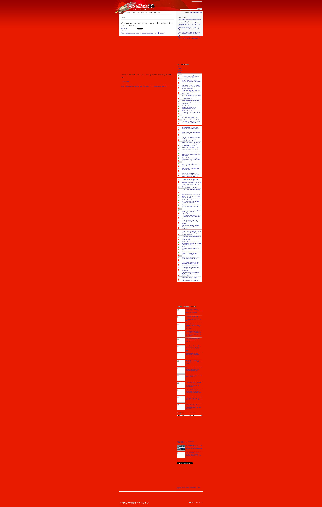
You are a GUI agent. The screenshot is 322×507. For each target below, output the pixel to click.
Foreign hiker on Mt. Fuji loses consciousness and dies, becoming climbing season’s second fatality (190, 175)
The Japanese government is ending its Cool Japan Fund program (191, 122)
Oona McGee (124, 28)
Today (179, 66)
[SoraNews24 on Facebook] (182, 1)
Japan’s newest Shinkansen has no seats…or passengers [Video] (190, 257)
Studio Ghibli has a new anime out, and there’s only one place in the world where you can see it (191, 243)
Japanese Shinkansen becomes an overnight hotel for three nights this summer (190, 222)
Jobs (201, 12)
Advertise (122, 503)
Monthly (180, 70)
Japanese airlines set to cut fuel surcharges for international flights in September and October (194, 398)
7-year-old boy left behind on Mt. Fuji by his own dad (194, 375)
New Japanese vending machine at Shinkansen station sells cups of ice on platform (191, 227)
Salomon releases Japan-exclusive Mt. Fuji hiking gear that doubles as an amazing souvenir (191, 274)
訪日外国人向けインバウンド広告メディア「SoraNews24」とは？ (187, 442)
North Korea (144, 12)
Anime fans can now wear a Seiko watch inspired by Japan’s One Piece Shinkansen (191, 102)
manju (131, 86)
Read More (126, 81)
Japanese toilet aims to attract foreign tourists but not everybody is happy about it (191, 206)
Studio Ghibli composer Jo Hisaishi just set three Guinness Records (190, 148)
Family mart (166, 85)
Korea (138, 12)
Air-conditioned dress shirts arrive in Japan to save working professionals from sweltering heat (191, 196)
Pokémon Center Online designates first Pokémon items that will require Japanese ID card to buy (191, 201)
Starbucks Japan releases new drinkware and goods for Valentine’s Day (190, 248)
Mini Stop (136, 86)
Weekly (180, 68)
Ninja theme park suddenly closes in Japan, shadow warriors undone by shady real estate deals (193, 406)
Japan (128, 12)
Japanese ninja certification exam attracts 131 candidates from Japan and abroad (190, 269)
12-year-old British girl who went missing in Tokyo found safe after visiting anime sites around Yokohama (191, 129)
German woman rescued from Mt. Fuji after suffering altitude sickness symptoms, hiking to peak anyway (191, 117)
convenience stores (157, 85)
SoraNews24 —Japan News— (138, 6)
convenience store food (145, 85)
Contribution (193, 487)
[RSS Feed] (190, 1)
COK (133, 85)
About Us (179, 487)
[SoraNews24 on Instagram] (183, 1)
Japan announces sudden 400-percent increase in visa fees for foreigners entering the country (191, 233)
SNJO (151, 86)
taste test (164, 86)
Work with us (134, 503)
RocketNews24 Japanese (197, 1)
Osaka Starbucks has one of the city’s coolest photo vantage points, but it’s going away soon (189, 20)
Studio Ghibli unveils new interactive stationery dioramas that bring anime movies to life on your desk (191, 112)
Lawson (127, 86)
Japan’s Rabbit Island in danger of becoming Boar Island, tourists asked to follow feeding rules (191, 159)
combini (137, 85)
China (133, 12)
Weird (191, 12)
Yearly (179, 72)
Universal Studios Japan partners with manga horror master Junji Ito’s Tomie (192, 355)
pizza (141, 86)
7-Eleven (128, 85)
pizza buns (146, 86)
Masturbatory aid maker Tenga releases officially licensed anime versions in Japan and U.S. (193, 348)
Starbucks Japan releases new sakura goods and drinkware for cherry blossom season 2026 (191, 253)
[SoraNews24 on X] (187, 1)
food (171, 85)
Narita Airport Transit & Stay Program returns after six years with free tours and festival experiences (189, 34)
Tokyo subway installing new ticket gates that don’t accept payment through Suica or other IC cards (190, 186)
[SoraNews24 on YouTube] (188, 1)
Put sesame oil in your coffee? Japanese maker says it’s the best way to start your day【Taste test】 (191, 279)
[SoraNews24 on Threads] (185, 1)
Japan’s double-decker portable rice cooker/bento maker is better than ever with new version (190, 37)
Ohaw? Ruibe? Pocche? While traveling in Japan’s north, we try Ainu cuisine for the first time (189, 29)
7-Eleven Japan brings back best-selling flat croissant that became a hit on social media (191, 164)
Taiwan (150, 12)
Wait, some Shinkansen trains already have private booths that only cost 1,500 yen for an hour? (191, 97)
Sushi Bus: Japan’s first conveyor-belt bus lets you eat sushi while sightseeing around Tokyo (191, 107)
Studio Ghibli (196, 12)
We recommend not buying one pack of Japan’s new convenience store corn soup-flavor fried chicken (189, 24)
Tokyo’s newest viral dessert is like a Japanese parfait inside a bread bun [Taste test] (191, 217)
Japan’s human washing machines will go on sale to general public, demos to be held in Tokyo (191, 238)
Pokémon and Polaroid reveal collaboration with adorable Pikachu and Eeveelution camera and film (194, 392)
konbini (122, 86)
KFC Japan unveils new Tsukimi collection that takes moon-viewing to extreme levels (194, 369)
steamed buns (157, 86)
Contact (187, 487)
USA (155, 12)
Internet (159, 12)
